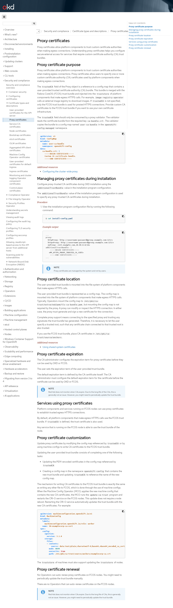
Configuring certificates (13, 97)
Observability (11, 346)
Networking (10, 276)
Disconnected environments (19, 44)
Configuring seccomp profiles (16, 237)
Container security (17, 92)
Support (9, 66)
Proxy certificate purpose (140, 26)
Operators (10, 291)
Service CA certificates (14, 125)
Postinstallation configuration (11, 55)
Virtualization (11, 390)
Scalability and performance (19, 351)
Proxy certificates (17, 119)
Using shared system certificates (59, 347)
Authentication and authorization (13, 271)
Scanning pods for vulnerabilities (15, 256)
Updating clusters (14, 61)
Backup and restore (14, 373)
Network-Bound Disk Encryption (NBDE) (17, 263)
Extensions (10, 295)
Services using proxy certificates (143, 41)
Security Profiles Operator (15, 205)
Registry (9, 286)
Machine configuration (16, 315)
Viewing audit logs (15, 217)
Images (8, 305)
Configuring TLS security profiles (18, 229)
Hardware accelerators (16, 368)
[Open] (4, 17)
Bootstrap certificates (20, 135)
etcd (7, 324)
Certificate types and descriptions (89, 31)
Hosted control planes (16, 329)
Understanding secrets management (17, 211)
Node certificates (17, 131)
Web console (11, 70)
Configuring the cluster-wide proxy (60, 171)
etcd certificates (17, 139)
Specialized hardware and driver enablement (16, 363)
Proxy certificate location (140, 35)
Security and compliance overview (18, 86)
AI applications (12, 395)
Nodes (8, 334)
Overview (9, 29)
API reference (11, 386)
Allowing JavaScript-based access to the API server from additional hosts (17, 246)
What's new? (11, 34)
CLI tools (9, 75)
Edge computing (13, 356)
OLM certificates (17, 143)
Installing (9, 48)
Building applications (15, 310)
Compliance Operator (19, 194)
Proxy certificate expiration (141, 38)
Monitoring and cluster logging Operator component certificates (20, 179)
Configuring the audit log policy (18, 223)
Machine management (16, 319)
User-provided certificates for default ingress (20, 164)
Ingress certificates (18, 171)
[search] (34, 23)
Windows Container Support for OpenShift (18, 341)
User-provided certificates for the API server (20, 113)
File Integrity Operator (19, 199)
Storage (9, 281)
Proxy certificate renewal (140, 48)
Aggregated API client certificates (20, 149)
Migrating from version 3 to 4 (17, 380)
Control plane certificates (16, 189)
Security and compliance (56, 31)
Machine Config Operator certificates (19, 156)
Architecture (11, 39)
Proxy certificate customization (142, 45)
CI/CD (8, 300)
